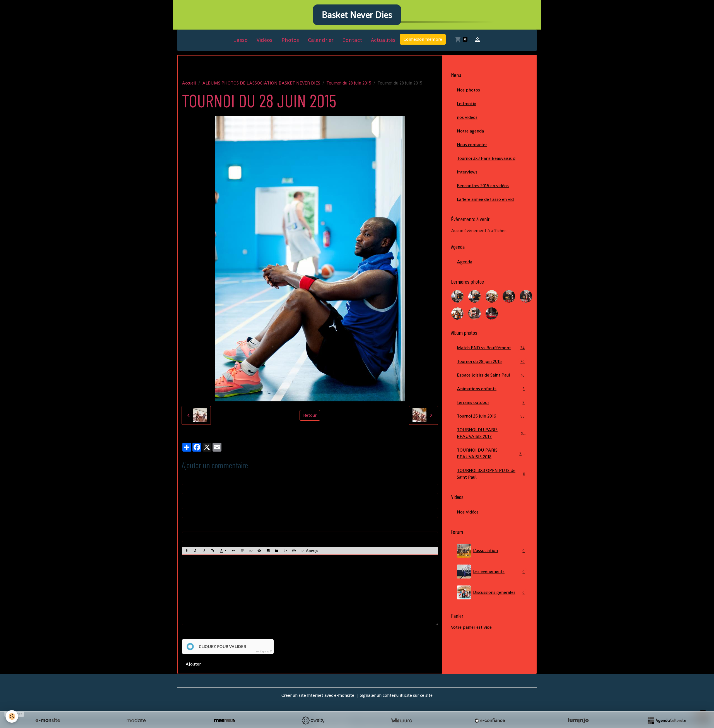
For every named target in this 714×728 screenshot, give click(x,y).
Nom (187, 478)
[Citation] (233, 551)
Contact (352, 40)
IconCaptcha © (263, 651)
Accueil (189, 83)
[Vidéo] (276, 551)
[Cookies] (12, 716)
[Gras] (186, 551)
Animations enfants (491, 389)
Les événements (499, 571)
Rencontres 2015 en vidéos (483, 186)
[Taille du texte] (212, 551)
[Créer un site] (48, 720)
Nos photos (468, 90)
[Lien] (250, 551)
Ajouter (193, 664)
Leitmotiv (466, 104)
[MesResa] (224, 720)
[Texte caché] (259, 551)
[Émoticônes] (294, 551)
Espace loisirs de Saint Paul (491, 375)
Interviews (467, 172)
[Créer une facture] (401, 720)
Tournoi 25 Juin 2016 (491, 416)
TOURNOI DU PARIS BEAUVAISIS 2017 (491, 433)
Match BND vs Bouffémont (491, 348)
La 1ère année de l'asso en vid (485, 199)
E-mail (188, 502)
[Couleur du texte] (223, 551)
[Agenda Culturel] (667, 720)
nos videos (467, 117)
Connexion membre (423, 39)
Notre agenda (470, 131)
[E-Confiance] (490, 720)
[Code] (285, 551)
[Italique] (195, 551)
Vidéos (264, 40)
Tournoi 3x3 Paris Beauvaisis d (486, 158)
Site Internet (194, 526)
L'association (499, 550)
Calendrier (321, 40)
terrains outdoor (491, 402)
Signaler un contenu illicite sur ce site (396, 695)
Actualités (383, 40)
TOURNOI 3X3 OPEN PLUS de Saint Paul (491, 473)
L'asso (240, 40)
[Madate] (136, 720)
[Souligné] (203, 551)
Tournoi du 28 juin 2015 (348, 83)
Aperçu (311, 550)
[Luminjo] (578, 720)
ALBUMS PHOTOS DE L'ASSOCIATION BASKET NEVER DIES (261, 83)
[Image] (268, 551)
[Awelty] (313, 720)
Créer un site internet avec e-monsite (317, 695)
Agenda (464, 262)
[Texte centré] (242, 551)
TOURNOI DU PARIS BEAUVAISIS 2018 (491, 453)
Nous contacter (472, 145)
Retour (310, 415)
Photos (290, 40)
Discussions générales (499, 592)
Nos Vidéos (468, 512)
